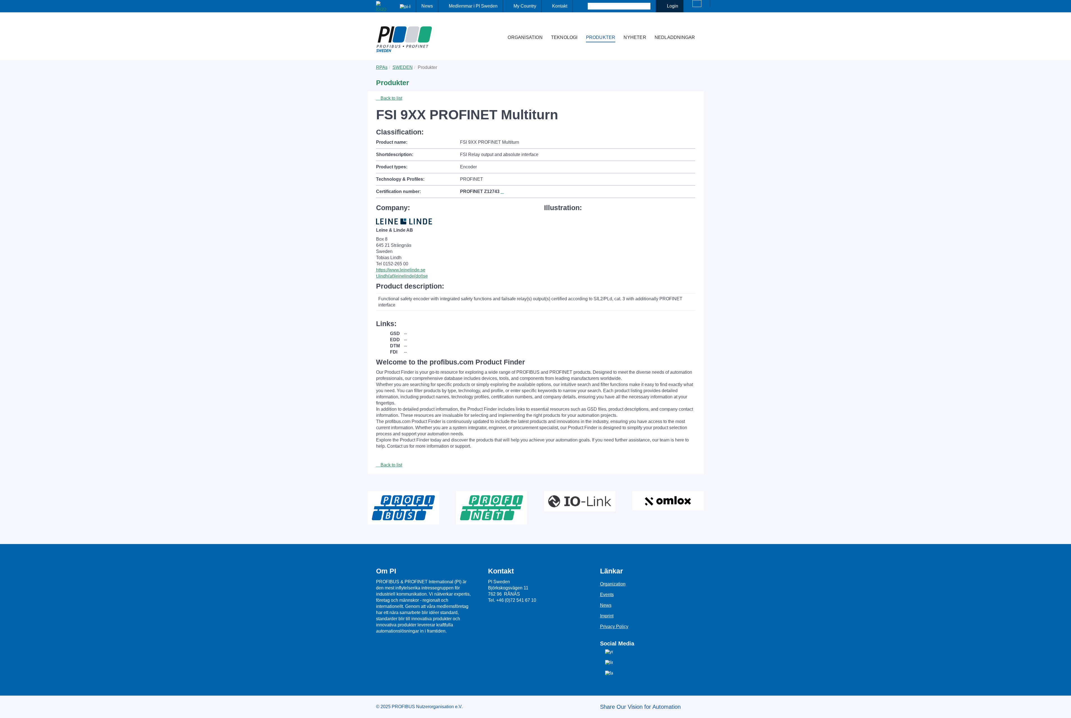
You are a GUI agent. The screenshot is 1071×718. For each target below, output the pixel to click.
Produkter (600, 37)
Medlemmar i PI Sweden (473, 6)
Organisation (525, 37)
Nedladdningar (675, 37)
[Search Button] (583, 6)
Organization (613, 584)
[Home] (497, 26)
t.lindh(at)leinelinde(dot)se (402, 276)
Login (672, 6)
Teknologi (564, 37)
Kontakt (559, 6)
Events (607, 594)
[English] (696, 3)
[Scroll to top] (1063, 709)
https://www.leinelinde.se (400, 270)
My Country (525, 6)
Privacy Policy (614, 626)
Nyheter (635, 37)
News (427, 6)
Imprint (606, 616)
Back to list (390, 98)
